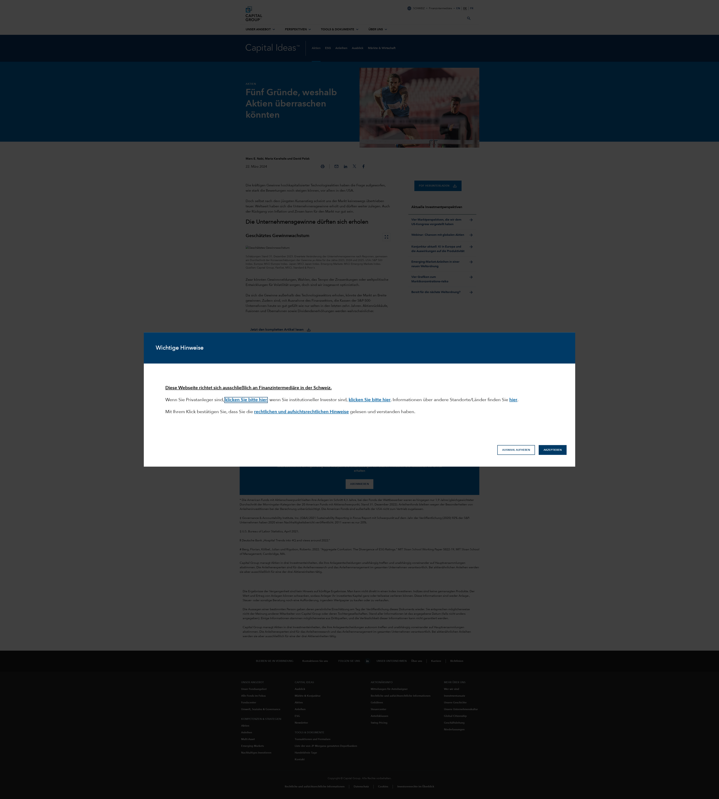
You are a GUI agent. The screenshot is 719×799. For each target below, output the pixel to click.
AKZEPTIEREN (553, 450)
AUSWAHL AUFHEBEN (516, 450)
